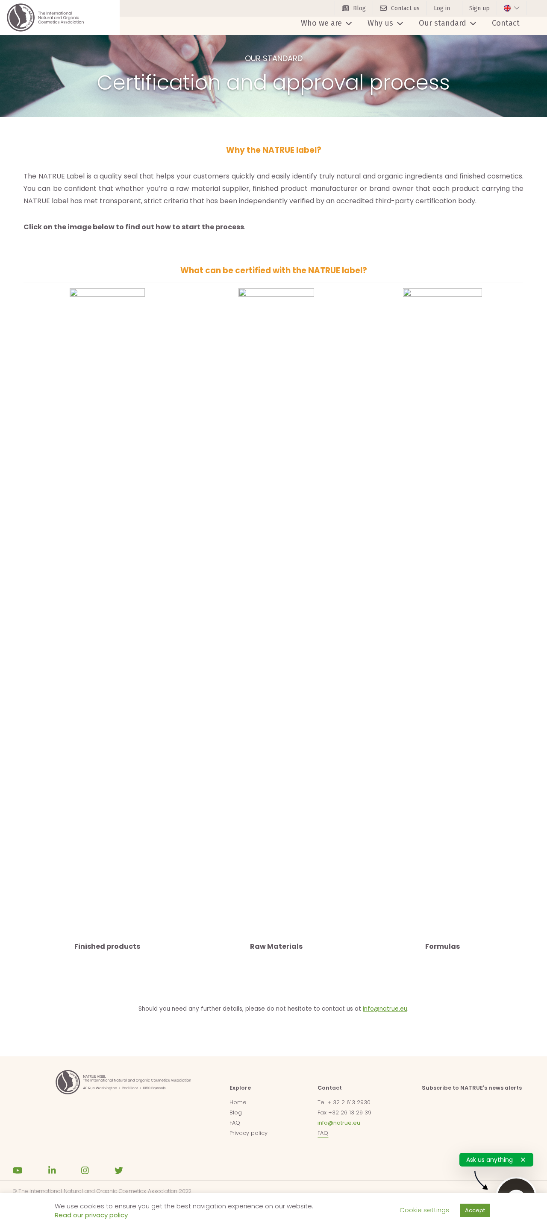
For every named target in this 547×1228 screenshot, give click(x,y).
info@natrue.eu (385, 1009)
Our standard (442, 23)
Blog (235, 1112)
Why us (380, 23)
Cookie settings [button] (424, 1209)
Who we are (321, 23)
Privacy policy (248, 1133)
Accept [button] (475, 1210)
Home (238, 1102)
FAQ (234, 1122)
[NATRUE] (45, 17)
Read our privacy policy (91, 1214)
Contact (506, 23)
